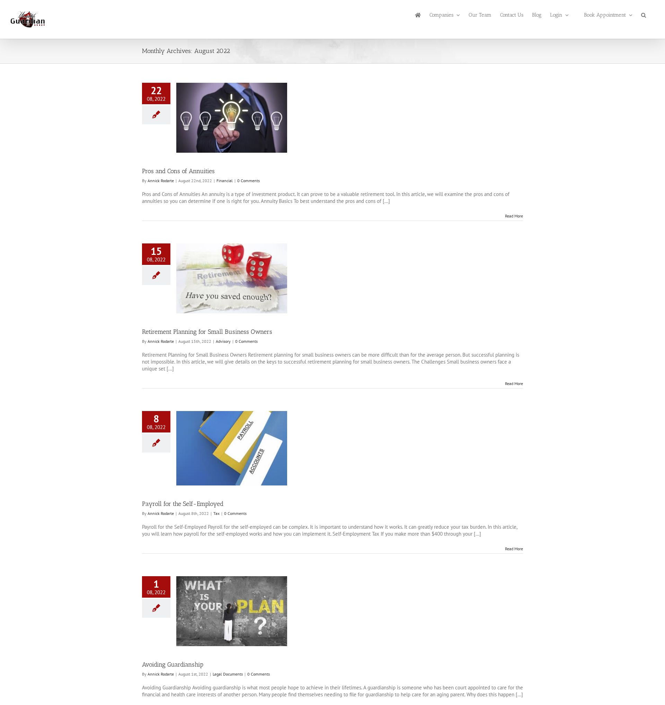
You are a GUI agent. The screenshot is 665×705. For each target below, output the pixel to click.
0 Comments (248, 180)
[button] (643, 14)
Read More (514, 215)
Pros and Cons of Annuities (178, 171)
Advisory (223, 341)
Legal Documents (228, 674)
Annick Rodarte (161, 180)
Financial (224, 180)
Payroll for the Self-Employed (182, 504)
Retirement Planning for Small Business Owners (207, 332)
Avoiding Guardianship (172, 664)
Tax (216, 513)
